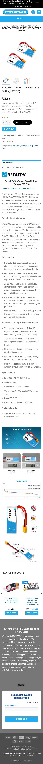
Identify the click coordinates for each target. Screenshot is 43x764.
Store (15, 26)
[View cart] (39, 12)
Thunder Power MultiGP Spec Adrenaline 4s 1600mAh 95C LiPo (32, 601)
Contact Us (27, 6)
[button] (33, 12)
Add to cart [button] (11, 613)
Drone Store (27, 746)
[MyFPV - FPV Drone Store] (15, 12)
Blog (14, 6)
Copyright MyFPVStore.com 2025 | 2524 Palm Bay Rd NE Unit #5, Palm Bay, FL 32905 (21, 754)
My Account (35, 2)
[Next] (37, 55)
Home (5, 26)
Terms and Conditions (14, 748)
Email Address (11, 705)
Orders (19, 6)
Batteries (24, 146)
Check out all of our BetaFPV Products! (18, 189)
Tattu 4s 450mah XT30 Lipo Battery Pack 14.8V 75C (11, 600)
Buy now (9, 129)
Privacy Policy (31, 748)
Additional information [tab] (12, 167)
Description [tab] (7, 162)
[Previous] (5, 55)
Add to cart (23, 122)
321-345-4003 (26, 761)
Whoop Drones (29, 26)
